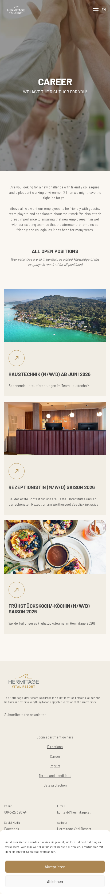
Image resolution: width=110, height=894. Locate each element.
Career (55, 756)
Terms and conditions (55, 775)
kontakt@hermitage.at (74, 812)
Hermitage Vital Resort (74, 828)
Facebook (11, 828)
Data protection (55, 785)
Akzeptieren (55, 866)
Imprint (55, 766)
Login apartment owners (55, 737)
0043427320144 (15, 812)
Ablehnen (55, 881)
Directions (55, 746)
